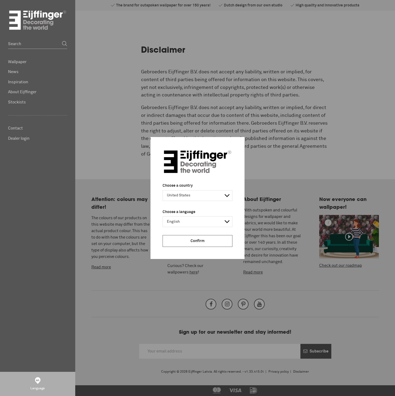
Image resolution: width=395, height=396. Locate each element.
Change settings (42, 389)
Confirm (197, 241)
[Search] (64, 44)
